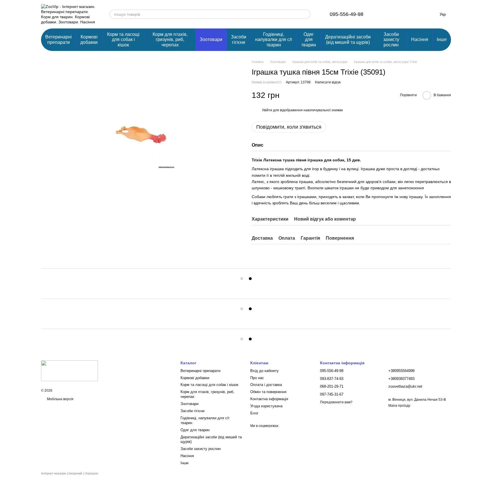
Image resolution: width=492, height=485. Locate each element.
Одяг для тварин (308, 39)
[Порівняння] (385, 14)
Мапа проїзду (399, 406)
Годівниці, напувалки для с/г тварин (273, 39)
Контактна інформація (269, 399)
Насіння (419, 39)
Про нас (257, 378)
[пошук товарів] (305, 14)
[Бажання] (399, 14)
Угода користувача (266, 406)
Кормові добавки (89, 39)
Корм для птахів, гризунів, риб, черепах (170, 39)
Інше (442, 39)
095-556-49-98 (346, 14)
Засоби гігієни (238, 39)
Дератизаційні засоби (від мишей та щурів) (348, 39)
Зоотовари (211, 39)
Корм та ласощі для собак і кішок (123, 39)
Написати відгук (328, 82)
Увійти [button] (267, 110)
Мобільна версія (59, 399)
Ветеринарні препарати (58, 39)
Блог (254, 413)
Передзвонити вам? (336, 402)
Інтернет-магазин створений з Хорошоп (69, 473)
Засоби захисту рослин (391, 39)
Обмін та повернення (268, 392)
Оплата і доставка (266, 385)
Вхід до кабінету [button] (264, 371)
